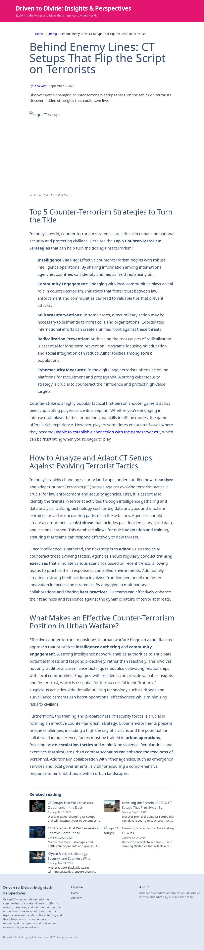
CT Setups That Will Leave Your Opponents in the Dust (71, 805)
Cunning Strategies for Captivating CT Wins (148, 830)
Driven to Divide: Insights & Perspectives (73, 8)
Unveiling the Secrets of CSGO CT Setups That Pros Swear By (147, 805)
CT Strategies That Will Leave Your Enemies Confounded (73, 830)
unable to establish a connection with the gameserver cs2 (107, 432)
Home (39, 34)
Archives (76, 898)
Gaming (51, 34)
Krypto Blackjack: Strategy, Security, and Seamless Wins (69, 856)
